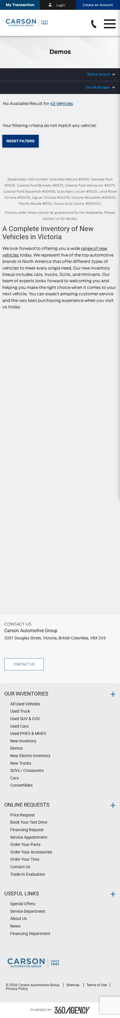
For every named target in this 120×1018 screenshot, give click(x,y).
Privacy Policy (17, 989)
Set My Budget (98, 87)
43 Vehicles (61, 104)
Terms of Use (97, 985)
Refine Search (98, 74)
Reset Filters (20, 141)
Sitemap (73, 985)
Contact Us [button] (24, 664)
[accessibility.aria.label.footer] (72, 1010)
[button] (20, 5)
